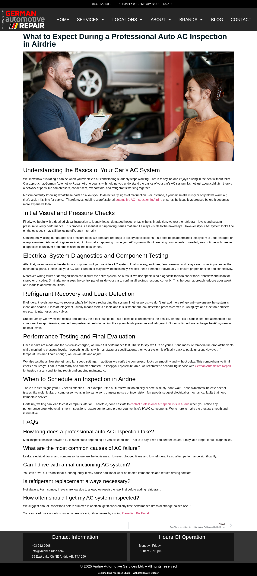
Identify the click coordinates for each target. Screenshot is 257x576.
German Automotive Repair (213, 366)
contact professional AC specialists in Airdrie (159, 404)
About (158, 19)
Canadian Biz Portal (135, 513)
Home (62, 19)
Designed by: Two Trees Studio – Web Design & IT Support (128, 573)
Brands (188, 19)
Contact (241, 19)
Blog (217, 19)
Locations (124, 19)
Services (88, 19)
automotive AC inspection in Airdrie (139, 199)
